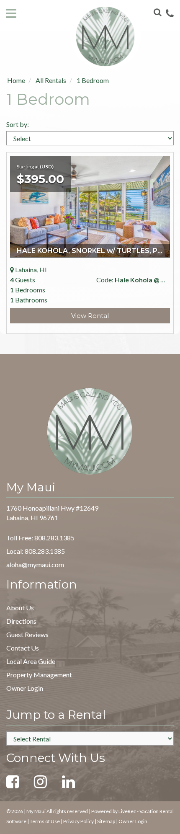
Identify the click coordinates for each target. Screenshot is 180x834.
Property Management (39, 675)
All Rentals (51, 80)
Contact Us (22, 648)
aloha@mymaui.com (35, 564)
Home (16, 80)
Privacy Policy (78, 821)
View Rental (90, 316)
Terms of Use (45, 821)
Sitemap (106, 821)
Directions (21, 621)
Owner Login (24, 688)
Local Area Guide (30, 661)
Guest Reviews (27, 634)
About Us (20, 608)
